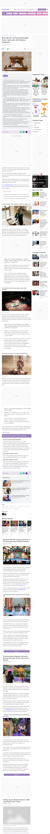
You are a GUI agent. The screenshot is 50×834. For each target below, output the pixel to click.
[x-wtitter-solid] (27, 132)
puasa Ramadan (5, 186)
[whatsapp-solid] (21, 132)
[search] (36, 9)
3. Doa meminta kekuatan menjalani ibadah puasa (14, 198)
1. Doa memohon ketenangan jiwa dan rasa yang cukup (15, 194)
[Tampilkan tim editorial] (30, 514)
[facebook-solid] (24, 132)
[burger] (47, 9)
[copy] (29, 132)
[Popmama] (5, 9)
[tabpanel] (17, 103)
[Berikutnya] (31, 589)
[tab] (6, 76)
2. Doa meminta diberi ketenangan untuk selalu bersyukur (16, 196)
